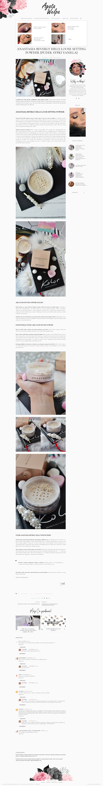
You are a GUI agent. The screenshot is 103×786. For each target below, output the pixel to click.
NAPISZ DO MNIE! (74, 18)
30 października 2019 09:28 (33, 649)
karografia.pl (97, 784)
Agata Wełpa (24, 649)
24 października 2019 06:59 (25, 641)
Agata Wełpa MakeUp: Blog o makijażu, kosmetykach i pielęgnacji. (24, 784)
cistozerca (21, 691)
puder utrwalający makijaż (47, 593)
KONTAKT (61, 782)
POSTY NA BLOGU (56, 18)
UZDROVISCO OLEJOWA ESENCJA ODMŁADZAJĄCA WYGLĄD (50, 604)
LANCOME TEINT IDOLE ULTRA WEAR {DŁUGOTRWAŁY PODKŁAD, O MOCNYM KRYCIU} (80, 147)
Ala (19, 641)
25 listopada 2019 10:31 (28, 709)
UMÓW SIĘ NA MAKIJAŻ (26, 18)
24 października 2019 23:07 (26, 674)
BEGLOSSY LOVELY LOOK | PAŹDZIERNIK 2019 (29, 604)
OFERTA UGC (65, 18)
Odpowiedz (21, 644)
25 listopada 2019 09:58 (28, 691)
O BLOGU (43, 782)
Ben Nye (59, 551)
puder (32, 593)
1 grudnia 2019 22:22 (44, 730)
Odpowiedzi (22, 647)
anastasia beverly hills (25, 593)
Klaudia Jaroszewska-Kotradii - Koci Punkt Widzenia (29, 730)
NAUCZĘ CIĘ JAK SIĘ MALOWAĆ (41, 18)
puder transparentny (38, 593)
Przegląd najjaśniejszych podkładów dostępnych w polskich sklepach (79, 175)
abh (18, 593)
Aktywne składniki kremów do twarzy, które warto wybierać (80, 184)
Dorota (20, 674)
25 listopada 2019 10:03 (33, 699)
